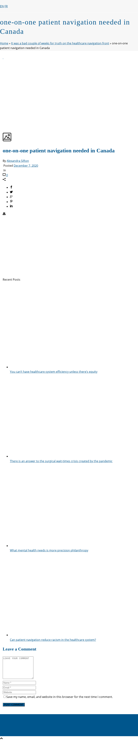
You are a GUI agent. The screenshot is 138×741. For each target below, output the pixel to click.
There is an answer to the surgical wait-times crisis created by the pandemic (61, 461)
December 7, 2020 (26, 166)
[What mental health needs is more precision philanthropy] (72, 546)
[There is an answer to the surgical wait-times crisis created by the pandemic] (72, 456)
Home (4, 43)
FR (6, 6)
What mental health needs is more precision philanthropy (49, 550)
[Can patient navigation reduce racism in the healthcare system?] (72, 635)
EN (2, 6)
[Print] (4, 214)
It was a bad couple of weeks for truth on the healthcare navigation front (60, 43)
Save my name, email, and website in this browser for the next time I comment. (59, 697)
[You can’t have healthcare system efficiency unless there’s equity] (72, 367)
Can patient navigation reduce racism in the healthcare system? (53, 640)
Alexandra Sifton (18, 161)
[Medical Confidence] (36, 29)
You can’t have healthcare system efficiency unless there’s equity (53, 372)
